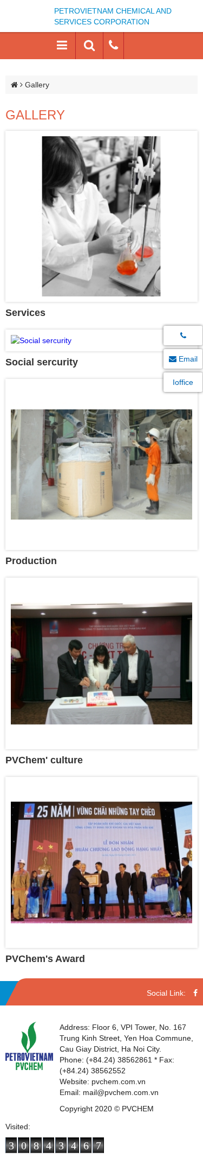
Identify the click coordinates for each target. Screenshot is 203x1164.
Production (31, 560)
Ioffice (183, 382)
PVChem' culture (44, 760)
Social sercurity (41, 362)
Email (187, 359)
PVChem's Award (45, 958)
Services (25, 312)
